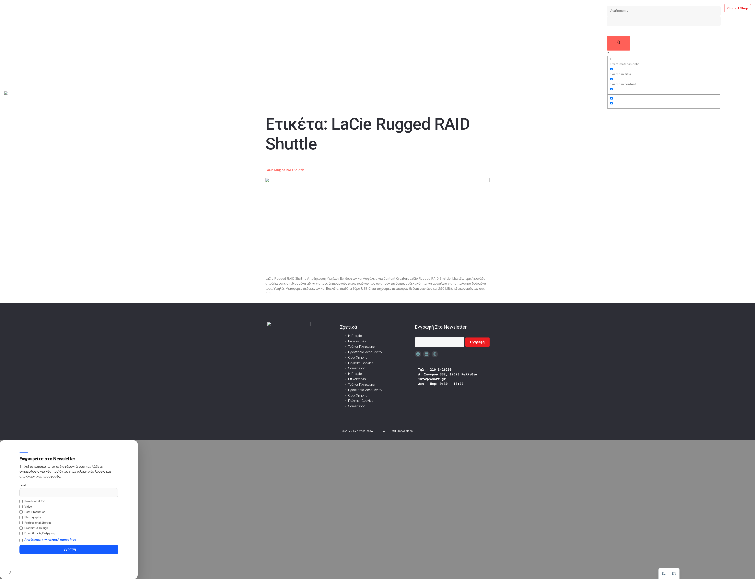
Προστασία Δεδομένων (365, 352)
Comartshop (357, 368)
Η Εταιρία (355, 336)
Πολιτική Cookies (360, 363)
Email (22, 485)
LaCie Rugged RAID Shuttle (285, 170)
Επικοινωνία (357, 341)
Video (28, 507)
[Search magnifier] (618, 43)
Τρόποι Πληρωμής (361, 347)
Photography (32, 517)
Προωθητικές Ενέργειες (39, 534)
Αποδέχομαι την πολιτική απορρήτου (50, 540)
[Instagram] (435, 354)
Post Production (34, 512)
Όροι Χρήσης (357, 357)
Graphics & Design (36, 528)
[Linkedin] (426, 354)
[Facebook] (418, 354)
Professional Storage (38, 523)
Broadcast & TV (34, 501)
